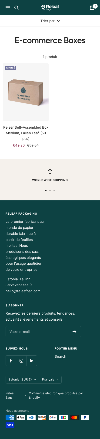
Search (60, 356)
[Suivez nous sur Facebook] (11, 360)
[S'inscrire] (75, 331)
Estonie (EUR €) (20, 379)
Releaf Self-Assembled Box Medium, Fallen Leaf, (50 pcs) (25, 133)
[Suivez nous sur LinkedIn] (32, 360)
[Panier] (92, 8)
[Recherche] (16, 8)
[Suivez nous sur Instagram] (21, 360)
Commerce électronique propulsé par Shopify (56, 395)
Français (48, 379)
